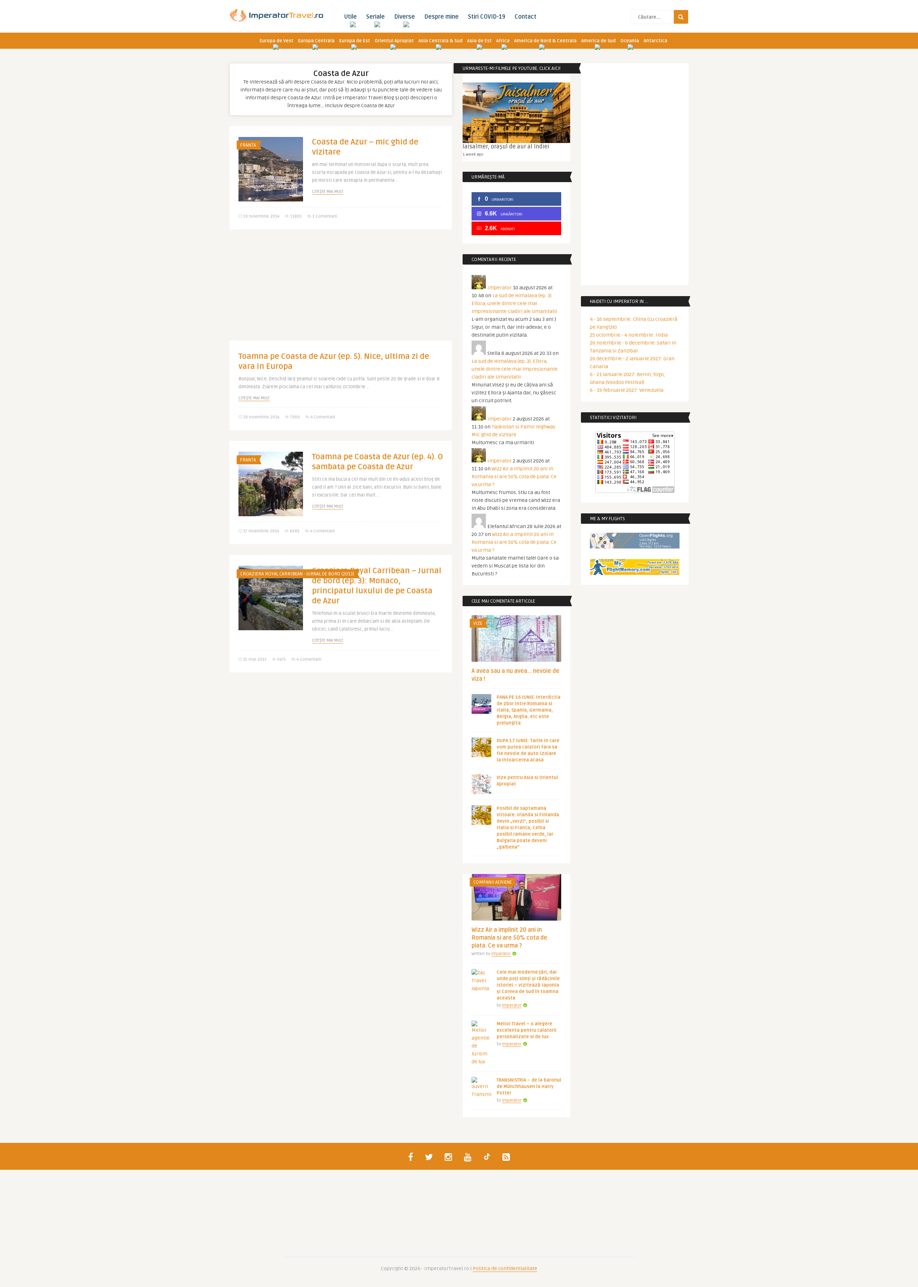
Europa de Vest (276, 41)
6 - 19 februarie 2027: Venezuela (626, 390)
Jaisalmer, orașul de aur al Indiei (506, 146)
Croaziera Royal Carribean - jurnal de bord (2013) (297, 574)
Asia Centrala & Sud (440, 41)
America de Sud (598, 41)
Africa (503, 41)
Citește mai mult (327, 191)
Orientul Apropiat (394, 41)
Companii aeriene (492, 882)
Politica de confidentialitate (505, 1268)
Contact (525, 16)
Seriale (375, 16)
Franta (248, 145)
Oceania (629, 41)
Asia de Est (479, 41)
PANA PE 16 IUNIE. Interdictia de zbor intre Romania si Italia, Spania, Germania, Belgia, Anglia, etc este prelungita (528, 710)
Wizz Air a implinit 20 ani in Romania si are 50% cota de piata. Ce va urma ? (514, 477)
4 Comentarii (323, 417)
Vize (477, 623)
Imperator (499, 288)
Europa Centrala (316, 41)
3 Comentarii (324, 216)
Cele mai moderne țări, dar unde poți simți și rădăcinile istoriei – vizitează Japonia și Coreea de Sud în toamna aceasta (528, 985)
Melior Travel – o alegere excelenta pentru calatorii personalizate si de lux (527, 1030)
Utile (350, 16)
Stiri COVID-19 (486, 16)
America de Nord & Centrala (545, 41)
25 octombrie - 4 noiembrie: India (629, 335)
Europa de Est (354, 41)
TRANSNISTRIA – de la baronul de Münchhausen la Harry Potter (529, 1086)
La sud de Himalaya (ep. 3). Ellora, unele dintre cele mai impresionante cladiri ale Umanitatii (514, 303)
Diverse (404, 16)
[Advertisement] (341, 290)
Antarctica (655, 41)
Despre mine (441, 16)
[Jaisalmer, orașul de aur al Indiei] (516, 112)
